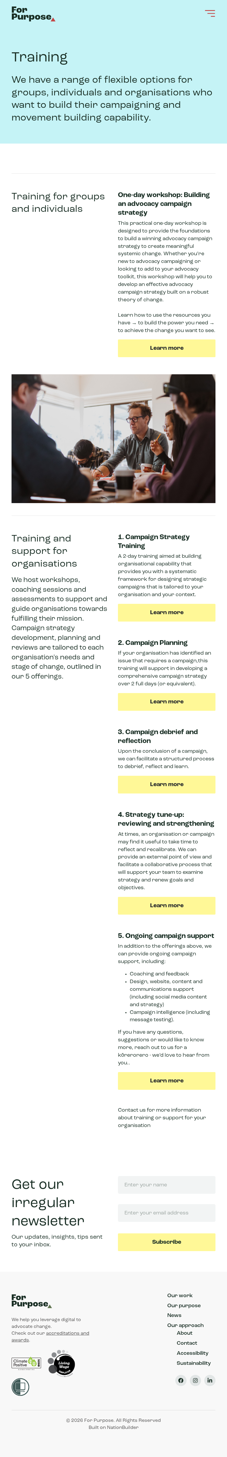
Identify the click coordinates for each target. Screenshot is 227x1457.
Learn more (167, 348)
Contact (187, 1343)
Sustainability (194, 1363)
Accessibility (192, 1353)
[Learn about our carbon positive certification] (27, 1363)
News (174, 1315)
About (184, 1333)
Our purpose (184, 1306)
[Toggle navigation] (210, 13)
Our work (180, 1296)
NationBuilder (123, 1427)
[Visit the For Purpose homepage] (35, 13)
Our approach (185, 1325)
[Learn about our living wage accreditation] (62, 1363)
